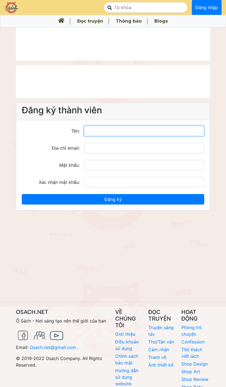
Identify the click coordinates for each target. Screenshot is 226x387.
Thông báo (129, 21)
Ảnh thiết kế (160, 365)
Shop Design (194, 364)
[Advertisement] (113, 44)
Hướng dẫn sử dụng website (126, 377)
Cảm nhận (158, 349)
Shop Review (194, 379)
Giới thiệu (125, 334)
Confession (193, 342)
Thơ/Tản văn (161, 342)
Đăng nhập (206, 7)
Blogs (161, 21)
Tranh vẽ (157, 357)
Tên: (75, 131)
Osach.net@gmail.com (53, 347)
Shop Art (190, 371)
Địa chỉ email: (66, 148)
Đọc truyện (90, 21)
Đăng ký (113, 199)
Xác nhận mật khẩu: (59, 182)
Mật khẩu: (69, 165)
